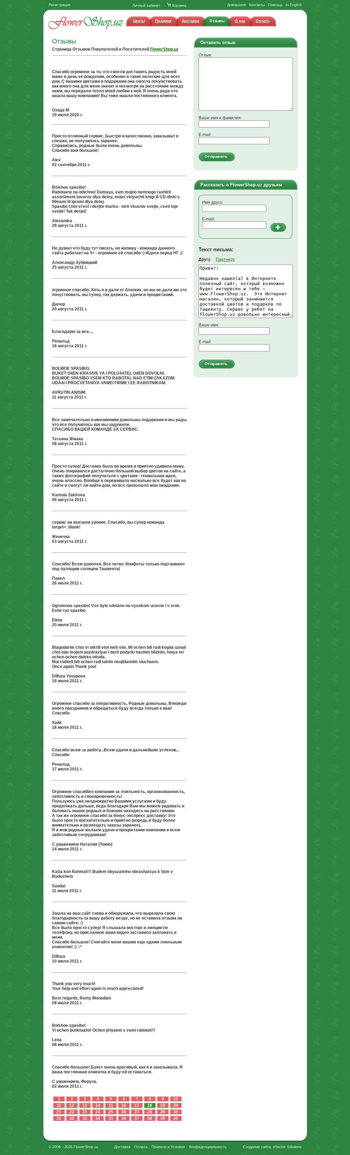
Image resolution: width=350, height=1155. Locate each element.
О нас (240, 21)
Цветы (139, 21)
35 (110, 1118)
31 (58, 1118)
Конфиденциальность (208, 1147)
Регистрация (59, 5)
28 (149, 1112)
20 (175, 1105)
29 (162, 1112)
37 (136, 1118)
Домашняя (236, 5)
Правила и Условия (168, 1147)
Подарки (163, 21)
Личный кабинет (146, 5)
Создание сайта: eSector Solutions (272, 1147)
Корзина (178, 5)
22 (71, 1112)
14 (97, 1105)
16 (123, 1105)
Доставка (190, 21)
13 (84, 1105)
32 (71, 1118)
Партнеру (225, 259)
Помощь (275, 5)
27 (136, 1112)
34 (97, 1118)
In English (294, 5)
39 (162, 1118)
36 (123, 1118)
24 (97, 1112)
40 (175, 1118)
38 (149, 1118)
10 (175, 1099)
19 (162, 1105)
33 (84, 1118)
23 (84, 1112)
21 (58, 1112)
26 (123, 1112)
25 (110, 1112)
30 (175, 1112)
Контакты (257, 5)
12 (71, 1105)
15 (110, 1105)
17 (136, 1105)
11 (59, 1105)
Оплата (262, 21)
